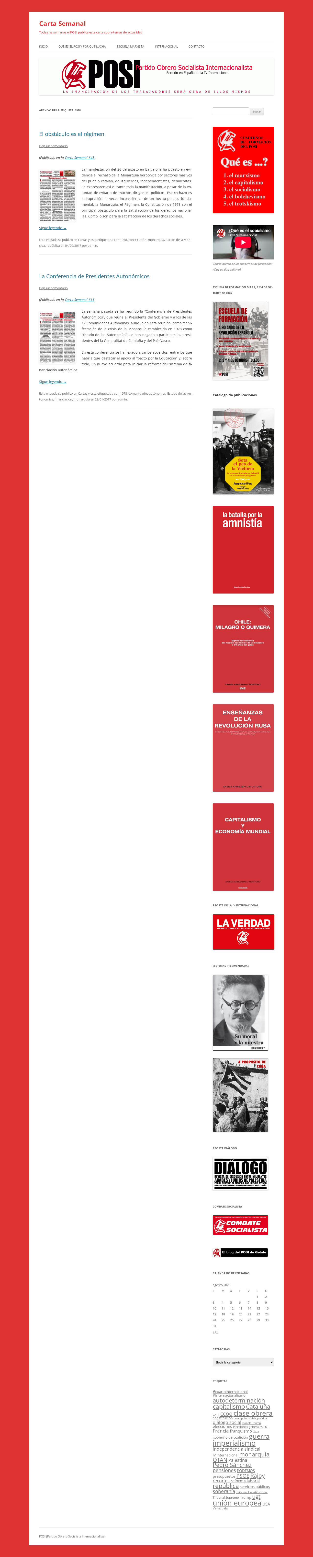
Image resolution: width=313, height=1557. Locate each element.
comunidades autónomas (147, 393)
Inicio (43, 46)
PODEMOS (246, 1470)
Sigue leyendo (53, 227)
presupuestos (224, 1476)
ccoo (226, 1413)
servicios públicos (255, 1486)
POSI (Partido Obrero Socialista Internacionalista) (72, 1536)
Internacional (166, 46)
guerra (259, 1436)
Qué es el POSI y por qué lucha (82, 46)
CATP (216, 1414)
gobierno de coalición (230, 1437)
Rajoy (257, 1475)
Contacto (196, 46)
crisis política (258, 1418)
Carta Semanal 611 (79, 299)
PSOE (242, 1475)
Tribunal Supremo (226, 1497)
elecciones (222, 1426)
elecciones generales (248, 1426)
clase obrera (253, 1413)
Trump (245, 1497)
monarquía (156, 239)
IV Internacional (225, 1455)
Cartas (82, 239)
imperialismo (234, 1443)
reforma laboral (245, 1481)
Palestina (237, 1460)
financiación (63, 399)
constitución (137, 239)
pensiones (224, 1470)
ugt (256, 1496)
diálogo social (227, 1422)
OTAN (220, 1459)
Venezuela (220, 1508)
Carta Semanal (62, 23)
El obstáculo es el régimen (71, 133)
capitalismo (229, 1406)
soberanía (224, 1491)
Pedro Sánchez (232, 1465)
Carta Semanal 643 (79, 157)
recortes (221, 1480)
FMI (266, 1427)
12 (232, 1308)
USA (266, 1504)
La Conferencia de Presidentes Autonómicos (94, 276)
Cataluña (258, 1406)
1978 (123, 239)
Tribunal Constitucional (252, 1492)
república (53, 245)
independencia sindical (236, 1449)
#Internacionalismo (229, 1395)
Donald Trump (251, 1423)
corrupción (241, 1418)
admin (92, 245)
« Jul (215, 1332)
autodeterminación (239, 1400)
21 (249, 1314)
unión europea (237, 1502)
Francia (221, 1430)
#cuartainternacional (230, 1391)
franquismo (241, 1431)
